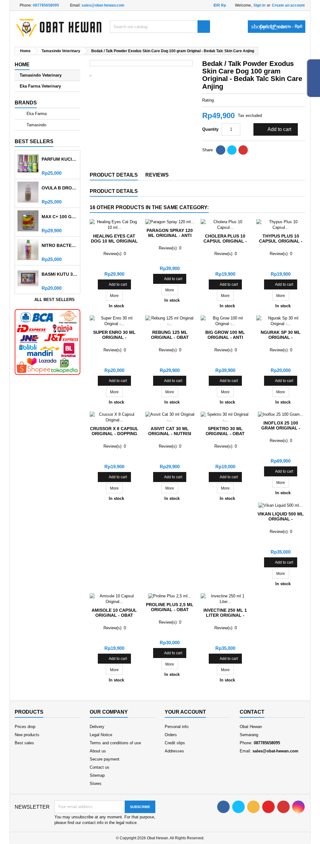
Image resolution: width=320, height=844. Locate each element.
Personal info (176, 726)
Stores (96, 783)
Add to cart (275, 129)
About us (98, 751)
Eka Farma (36, 113)
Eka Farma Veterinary (40, 86)
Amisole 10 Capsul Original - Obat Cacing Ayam (114, 615)
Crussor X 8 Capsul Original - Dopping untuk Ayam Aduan (114, 433)
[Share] (220, 150)
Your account (185, 712)
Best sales (24, 743)
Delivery (97, 726)
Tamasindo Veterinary (41, 75)
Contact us (99, 767)
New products (27, 734)
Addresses (174, 751)
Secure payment (104, 759)
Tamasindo (35, 125)
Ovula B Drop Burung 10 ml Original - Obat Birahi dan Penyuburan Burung (60, 187)
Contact (252, 712)
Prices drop (25, 726)
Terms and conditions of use (115, 743)
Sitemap (97, 775)
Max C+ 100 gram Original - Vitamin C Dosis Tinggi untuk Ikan (60, 216)
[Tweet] (232, 150)
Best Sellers (34, 141)
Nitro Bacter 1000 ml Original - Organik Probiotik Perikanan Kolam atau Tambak (60, 245)
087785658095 (46, 5)
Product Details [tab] (114, 175)
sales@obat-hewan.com (103, 5)
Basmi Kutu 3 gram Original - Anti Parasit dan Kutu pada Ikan (60, 274)
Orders (171, 734)
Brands (26, 102)
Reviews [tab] (157, 175)
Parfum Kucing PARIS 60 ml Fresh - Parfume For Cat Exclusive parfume (60, 159)
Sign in (259, 5)
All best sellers (56, 300)
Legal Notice (101, 734)
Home (22, 64)
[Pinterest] (243, 150)
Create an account (288, 5)
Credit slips (175, 743)
